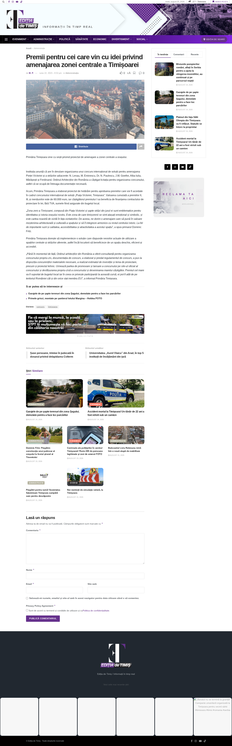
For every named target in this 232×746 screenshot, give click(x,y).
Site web (92, 584)
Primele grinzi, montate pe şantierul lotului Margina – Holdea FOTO (65, 298)
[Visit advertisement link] (85, 324)
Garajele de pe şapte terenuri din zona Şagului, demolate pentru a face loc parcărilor (74, 293)
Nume (30, 569)
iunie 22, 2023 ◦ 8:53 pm (50, 73)
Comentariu (33, 530)
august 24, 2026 (34, 419)
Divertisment (120, 39)
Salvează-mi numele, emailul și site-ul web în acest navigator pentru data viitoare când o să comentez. (84, 598)
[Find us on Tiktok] (190, 167)
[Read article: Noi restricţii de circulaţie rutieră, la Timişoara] (85, 477)
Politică (64, 39)
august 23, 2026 (34, 461)
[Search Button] (3, 1)
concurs (41, 307)
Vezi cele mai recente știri (116, 684)
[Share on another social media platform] (140, 147)
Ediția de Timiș (34, 741)
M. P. (31, 73)
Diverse (74, 483)
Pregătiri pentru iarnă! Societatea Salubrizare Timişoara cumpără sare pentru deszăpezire (43, 493)
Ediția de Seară (215, 39)
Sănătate (81, 39)
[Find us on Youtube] (17, 2)
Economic (100, 39)
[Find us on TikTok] (21, 2)
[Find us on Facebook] (9, 2)
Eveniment (19, 39)
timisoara (52, 307)
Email (30, 583)
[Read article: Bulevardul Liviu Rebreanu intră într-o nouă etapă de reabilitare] (126, 435)
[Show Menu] (6, 39)
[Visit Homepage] (22, 19)
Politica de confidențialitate (96, 610)
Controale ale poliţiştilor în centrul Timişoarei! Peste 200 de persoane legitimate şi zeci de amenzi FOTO (85, 451)
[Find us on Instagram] (13, 2)
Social (141, 39)
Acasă (28, 48)
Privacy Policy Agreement (41, 605)
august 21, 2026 (117, 455)
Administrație (42, 39)
